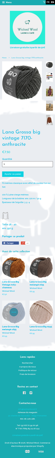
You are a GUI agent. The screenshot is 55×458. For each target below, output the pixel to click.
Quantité (7, 159)
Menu (9, 2)
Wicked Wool (32, 443)
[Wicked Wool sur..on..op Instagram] (30, 393)
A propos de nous (27, 367)
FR (48, 2)
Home (4, 58)
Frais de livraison (27, 374)
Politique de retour (27, 370)
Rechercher (27, 363)
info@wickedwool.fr (27, 409)
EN (52, 2)
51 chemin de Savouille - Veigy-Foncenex (27, 415)
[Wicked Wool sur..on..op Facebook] (24, 393)
